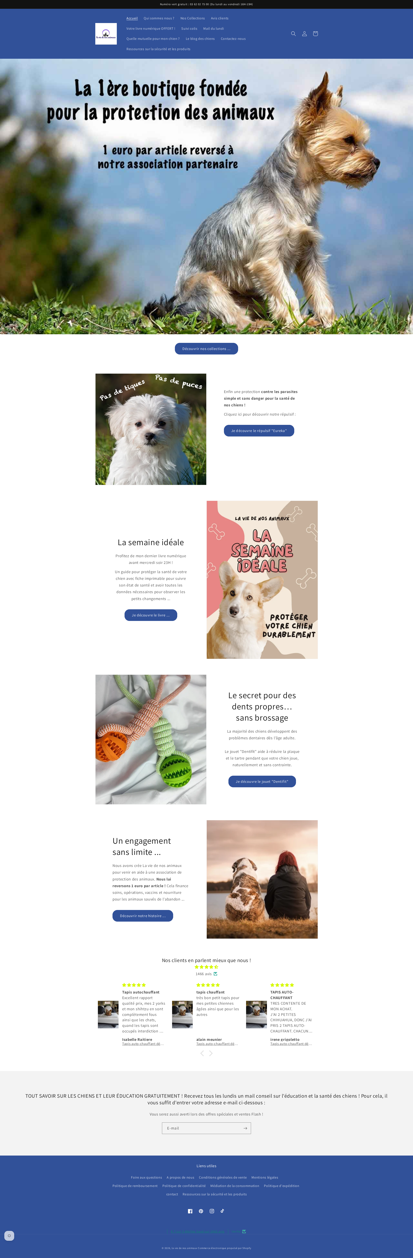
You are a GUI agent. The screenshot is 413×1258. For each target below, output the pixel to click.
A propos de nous (180, 1177)
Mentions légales (264, 1177)
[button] (293, 33)
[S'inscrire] (245, 1128)
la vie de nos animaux (184, 1248)
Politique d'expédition (281, 1186)
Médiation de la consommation (234, 1186)
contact (172, 1194)
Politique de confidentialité (184, 1186)
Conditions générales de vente (223, 1177)
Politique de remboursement (135, 1186)
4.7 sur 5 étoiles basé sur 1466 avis (198, 1231)
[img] (206, 967)
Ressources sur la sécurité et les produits (215, 1194)
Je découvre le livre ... (151, 615)
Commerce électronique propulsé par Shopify (224, 1248)
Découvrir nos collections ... (206, 348)
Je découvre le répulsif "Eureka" (259, 430)
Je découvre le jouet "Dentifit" (262, 781)
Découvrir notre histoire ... (143, 915)
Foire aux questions (146, 1177)
